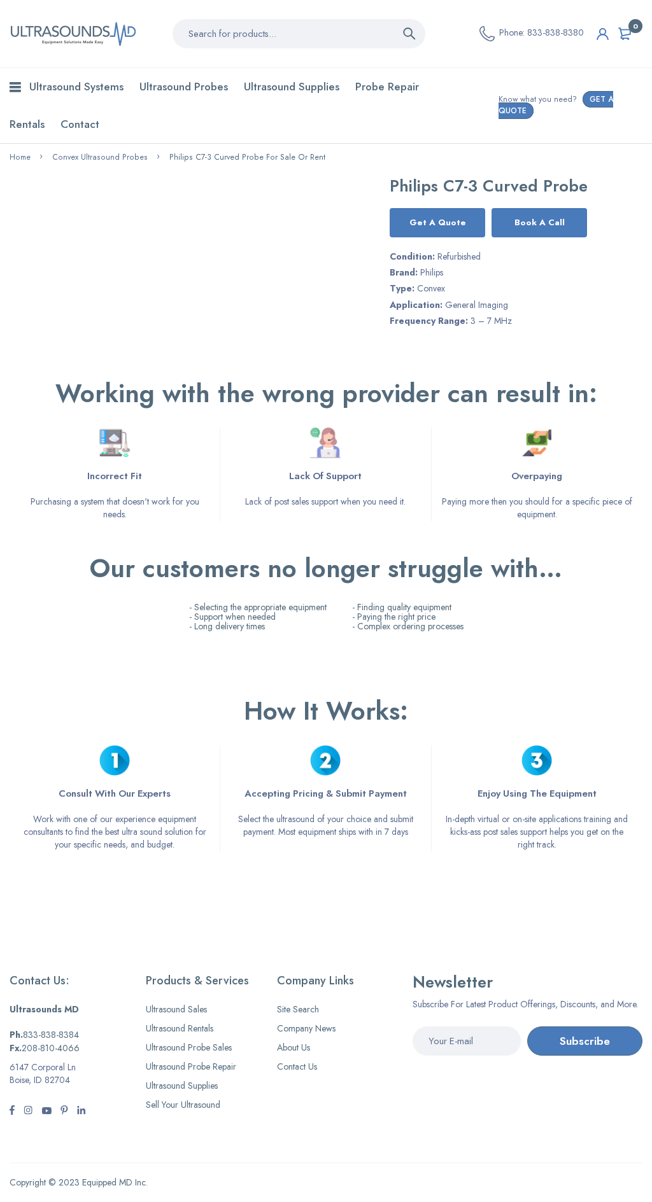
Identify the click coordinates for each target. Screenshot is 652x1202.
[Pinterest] (64, 1111)
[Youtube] (81, 1111)
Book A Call (539, 222)
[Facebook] (12, 1111)
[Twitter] (28, 1111)
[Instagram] (46, 1111)
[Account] (603, 34)
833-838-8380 (555, 32)
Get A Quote (437, 222)
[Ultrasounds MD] (73, 33)
